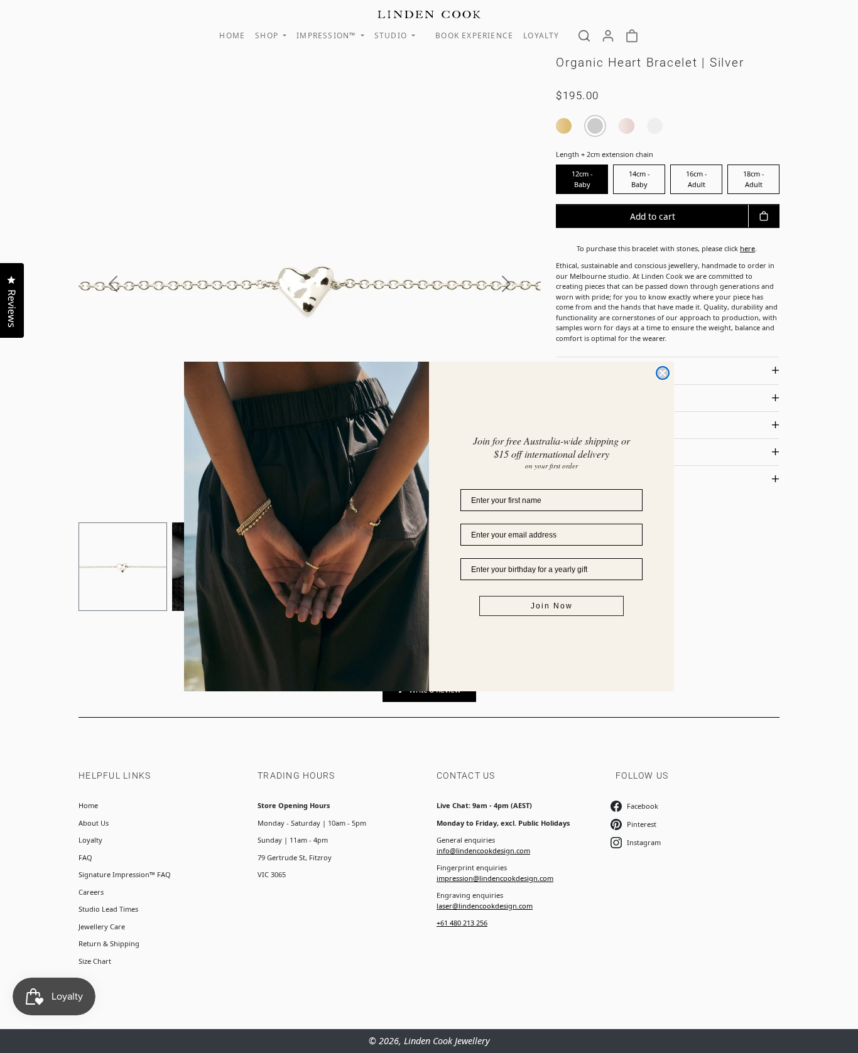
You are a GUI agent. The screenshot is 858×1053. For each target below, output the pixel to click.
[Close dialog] (662, 373)
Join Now (552, 606)
